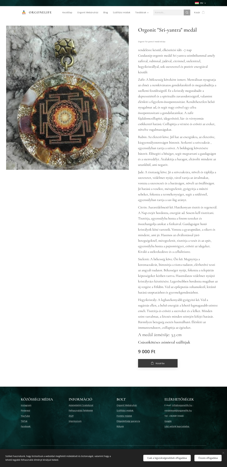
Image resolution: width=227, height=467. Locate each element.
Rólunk (120, 426)
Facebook (26, 426)
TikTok (24, 421)
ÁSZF (71, 415)
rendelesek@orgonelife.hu (178, 410)
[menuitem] (68, 12)
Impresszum (75, 421)
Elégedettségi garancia (128, 421)
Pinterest (25, 410)
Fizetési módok (124, 415)
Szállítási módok (125, 410)
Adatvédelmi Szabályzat (81, 405)
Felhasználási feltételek (81, 410)
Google (168, 421)
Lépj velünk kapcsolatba (177, 426)
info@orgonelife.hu (182, 405)
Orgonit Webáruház (127, 405)
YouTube (25, 415)
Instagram (26, 405)
